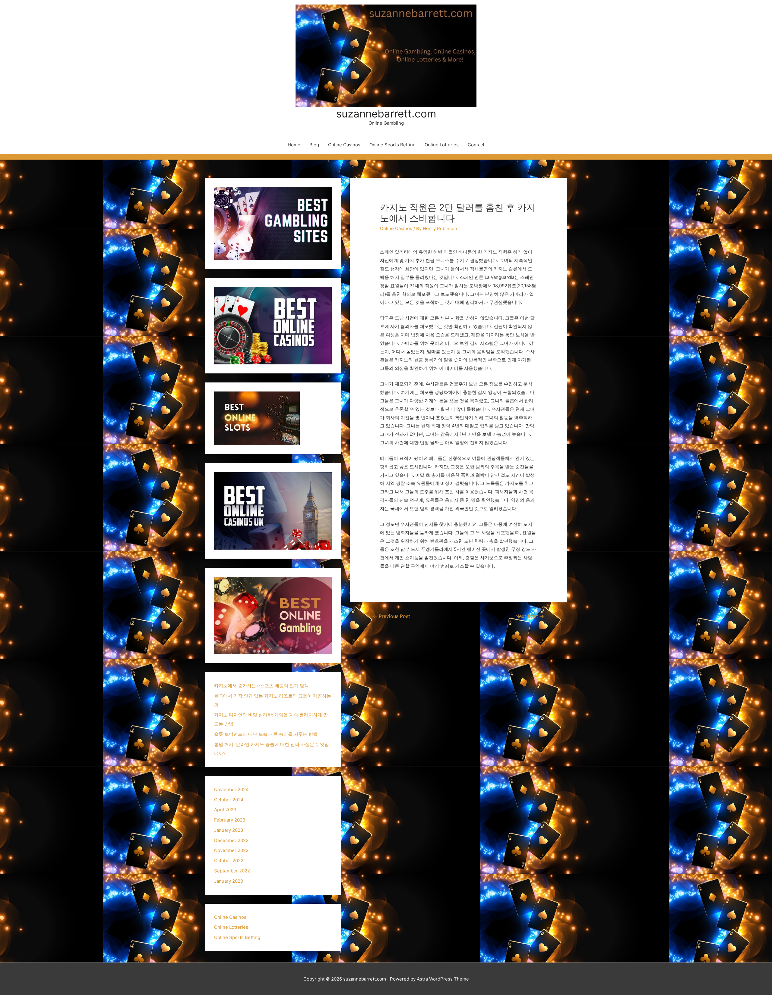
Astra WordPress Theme (443, 979)
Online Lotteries (442, 145)
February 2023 (229, 820)
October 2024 (229, 800)
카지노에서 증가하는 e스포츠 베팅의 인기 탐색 (261, 685)
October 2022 (228, 860)
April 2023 (225, 810)
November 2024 (231, 789)
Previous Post (391, 616)
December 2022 (231, 840)
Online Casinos (344, 145)
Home (294, 145)
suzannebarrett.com (386, 113)
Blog (314, 145)
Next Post (529, 616)
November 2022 (231, 850)
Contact (476, 145)
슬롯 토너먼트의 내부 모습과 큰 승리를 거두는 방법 (266, 734)
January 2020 (228, 881)
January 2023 (228, 830)
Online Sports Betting (392, 145)
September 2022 (232, 871)
